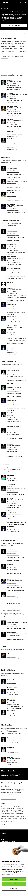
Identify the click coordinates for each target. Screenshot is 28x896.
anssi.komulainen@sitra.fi (13, 262)
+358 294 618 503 (11, 109)
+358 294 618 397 (11, 248)
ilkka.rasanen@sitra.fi (12, 598)
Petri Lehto (10, 345)
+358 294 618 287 (11, 501)
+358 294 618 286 (11, 332)
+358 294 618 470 (11, 478)
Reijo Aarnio (10, 282)
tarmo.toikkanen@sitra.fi (13, 321)
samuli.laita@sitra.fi (12, 762)
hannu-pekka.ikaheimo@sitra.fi (15, 376)
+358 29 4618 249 (11, 96)
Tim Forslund (10, 487)
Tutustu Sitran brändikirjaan (8, 799)
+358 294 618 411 (11, 516)
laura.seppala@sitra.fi (12, 752)
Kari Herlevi (10, 498)
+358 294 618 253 (11, 374)
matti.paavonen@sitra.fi (13, 172)
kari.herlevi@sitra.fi (12, 503)
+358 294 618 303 (11, 291)
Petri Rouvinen (11, 204)
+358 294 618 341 (11, 529)
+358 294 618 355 (11, 208)
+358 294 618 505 (11, 83)
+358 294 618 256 (11, 196)
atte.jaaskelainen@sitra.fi (13, 685)
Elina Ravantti (10, 689)
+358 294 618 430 (11, 432)
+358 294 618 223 (11, 657)
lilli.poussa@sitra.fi (12, 124)
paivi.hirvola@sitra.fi (12, 626)
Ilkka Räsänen (10, 593)
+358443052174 (11, 142)
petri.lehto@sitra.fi (12, 352)
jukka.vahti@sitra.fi (12, 334)
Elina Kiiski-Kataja (12, 106)
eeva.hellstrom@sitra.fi (13, 185)
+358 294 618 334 (11, 170)
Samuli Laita (10, 757)
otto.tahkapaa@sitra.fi (12, 143)
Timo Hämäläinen (11, 192)
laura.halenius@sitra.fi (12, 293)
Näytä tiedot (14, 888)
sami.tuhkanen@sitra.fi (13, 715)
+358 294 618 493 (11, 624)
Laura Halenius (11, 288)
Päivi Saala (15, 687)
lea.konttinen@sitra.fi (12, 419)
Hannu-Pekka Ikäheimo (13, 370)
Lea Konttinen (10, 412)
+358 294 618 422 (11, 260)
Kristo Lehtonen (11, 230)
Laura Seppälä (10, 747)
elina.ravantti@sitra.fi (12, 694)
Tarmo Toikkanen (11, 316)
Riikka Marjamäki (11, 632)
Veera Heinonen (11, 80)
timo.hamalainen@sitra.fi (13, 198)
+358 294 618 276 (11, 183)
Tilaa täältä (4, 774)
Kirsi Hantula (10, 303)
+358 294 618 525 (11, 233)
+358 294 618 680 (11, 683)
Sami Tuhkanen (11, 710)
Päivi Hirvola (10, 621)
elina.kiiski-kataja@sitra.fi (13, 111)
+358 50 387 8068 (11, 350)
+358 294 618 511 (11, 320)
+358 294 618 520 (11, 692)
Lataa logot (4, 824)
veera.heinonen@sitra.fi (13, 85)
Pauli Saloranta (11, 428)
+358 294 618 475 (11, 490)
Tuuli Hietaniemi (11, 513)
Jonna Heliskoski (11, 244)
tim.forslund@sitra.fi (12, 492)
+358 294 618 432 (11, 271)
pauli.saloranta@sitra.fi (13, 434)
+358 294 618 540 (11, 596)
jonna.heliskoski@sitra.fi (13, 250)
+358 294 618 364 (11, 750)
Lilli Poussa (10, 119)
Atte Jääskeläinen (11, 679)
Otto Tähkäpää (11, 138)
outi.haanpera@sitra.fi (12, 480)
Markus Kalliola (11, 267)
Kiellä (14, 884)
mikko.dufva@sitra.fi (12, 98)
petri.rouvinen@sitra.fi (12, 210)
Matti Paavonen (11, 167)
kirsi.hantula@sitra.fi (12, 308)
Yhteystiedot (4, 58)
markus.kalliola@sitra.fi (13, 272)
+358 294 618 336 (11, 122)
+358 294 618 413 (11, 713)
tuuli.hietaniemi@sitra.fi (13, 518)
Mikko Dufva (10, 93)
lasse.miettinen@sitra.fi (13, 531)
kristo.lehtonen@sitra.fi (13, 235)
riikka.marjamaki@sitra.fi (13, 635)
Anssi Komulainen (11, 256)
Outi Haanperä (11, 475)
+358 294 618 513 (11, 307)
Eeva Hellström (11, 180)
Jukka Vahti (10, 329)
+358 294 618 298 (11, 417)
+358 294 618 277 (11, 760)
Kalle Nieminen (11, 653)
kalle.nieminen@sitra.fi (13, 659)
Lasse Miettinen (11, 526)
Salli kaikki (14, 879)
